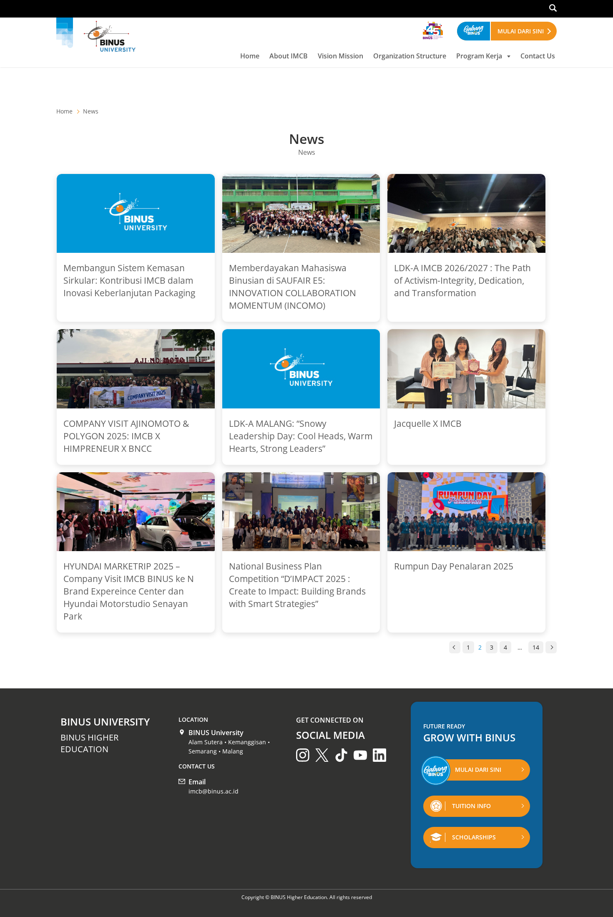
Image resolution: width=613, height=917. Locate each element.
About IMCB (288, 55)
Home (249, 55)
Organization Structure (409, 55)
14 (536, 647)
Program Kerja (479, 55)
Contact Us (537, 55)
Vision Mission (340, 55)
